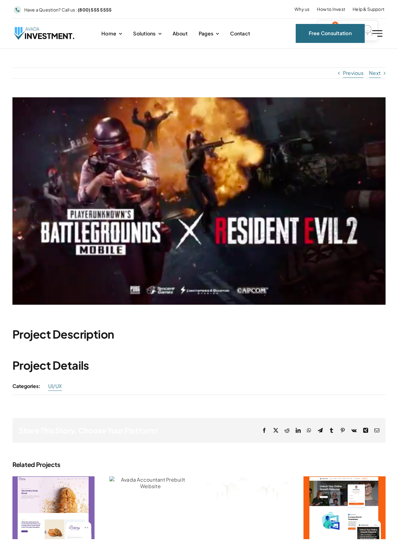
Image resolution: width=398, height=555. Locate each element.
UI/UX (55, 386)
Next (375, 73)
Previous (353, 73)
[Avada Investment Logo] (44, 29)
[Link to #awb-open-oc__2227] (377, 33)
